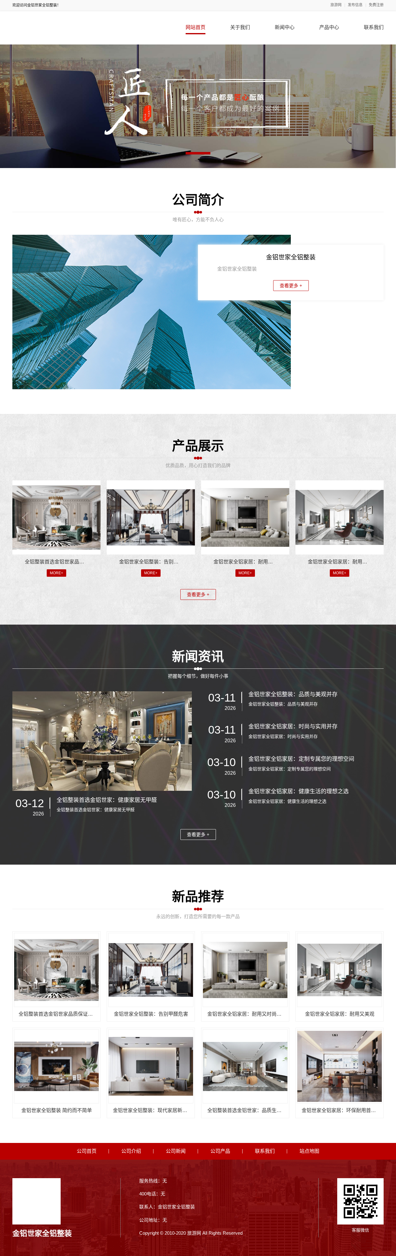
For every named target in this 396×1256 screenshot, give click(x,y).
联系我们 (374, 27)
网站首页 (195, 27)
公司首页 (87, 1151)
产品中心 (329, 27)
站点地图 (309, 1151)
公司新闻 (176, 1151)
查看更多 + (291, 285)
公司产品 (220, 1151)
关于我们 (240, 27)
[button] (198, 153)
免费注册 (376, 5)
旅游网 (336, 5)
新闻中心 (285, 27)
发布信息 (355, 5)
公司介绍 (131, 1151)
